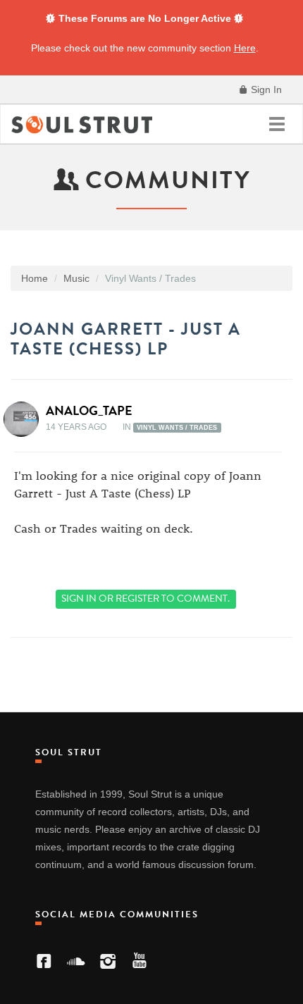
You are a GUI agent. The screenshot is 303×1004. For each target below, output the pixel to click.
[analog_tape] (25, 419)
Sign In (265, 89)
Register (137, 598)
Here (245, 48)
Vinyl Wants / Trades (177, 427)
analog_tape (89, 411)
